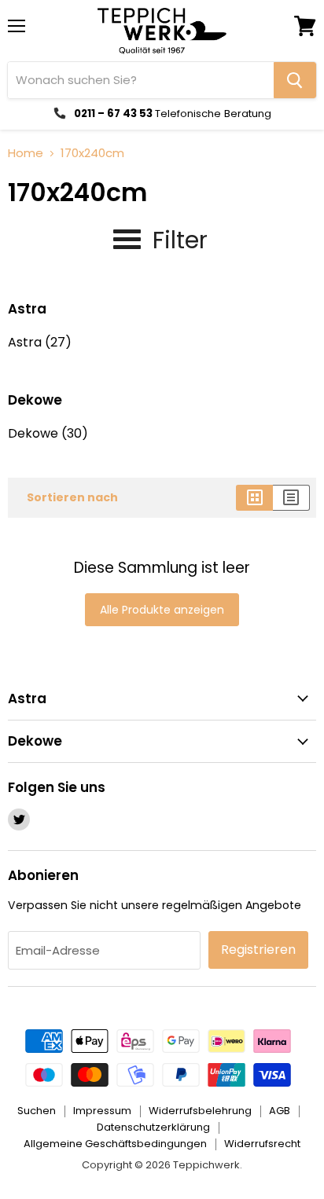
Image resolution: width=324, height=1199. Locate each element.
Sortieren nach (72, 497)
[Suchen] (295, 80)
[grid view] (254, 497)
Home (25, 153)
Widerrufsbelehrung (200, 1110)
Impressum (102, 1110)
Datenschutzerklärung (153, 1127)
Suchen (36, 1110)
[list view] (291, 497)
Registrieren (258, 949)
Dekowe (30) (48, 433)
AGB (279, 1110)
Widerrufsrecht (262, 1143)
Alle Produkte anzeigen (162, 610)
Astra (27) (40, 342)
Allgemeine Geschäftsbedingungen (115, 1143)
